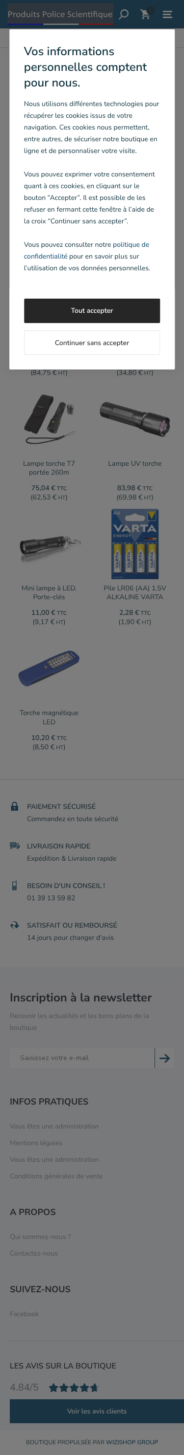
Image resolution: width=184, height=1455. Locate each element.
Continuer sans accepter (92, 342)
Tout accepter (92, 310)
